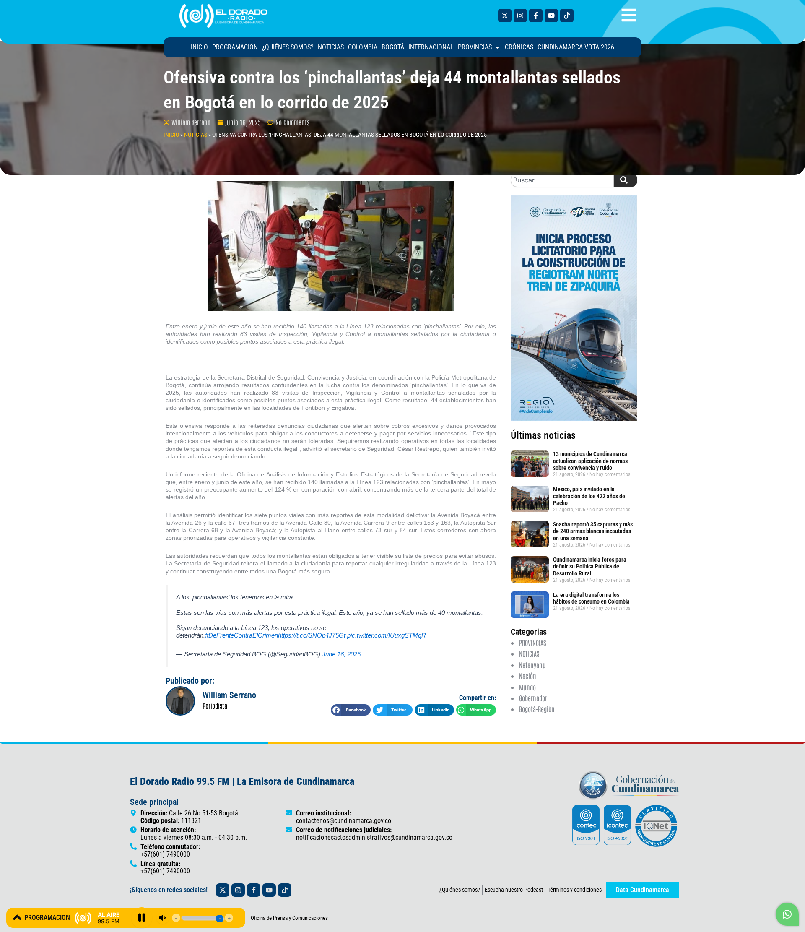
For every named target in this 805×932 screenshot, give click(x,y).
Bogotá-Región (537, 709)
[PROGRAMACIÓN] (17, 917)
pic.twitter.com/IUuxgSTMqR (386, 635)
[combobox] (562, 180)
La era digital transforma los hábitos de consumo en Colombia (591, 598)
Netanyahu (532, 665)
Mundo (527, 687)
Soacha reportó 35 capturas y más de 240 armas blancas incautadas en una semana (593, 531)
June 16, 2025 (341, 654)
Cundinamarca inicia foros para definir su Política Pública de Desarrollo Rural (589, 566)
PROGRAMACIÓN (47, 918)
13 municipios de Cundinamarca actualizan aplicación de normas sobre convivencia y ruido (590, 460)
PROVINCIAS (532, 642)
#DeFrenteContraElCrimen (241, 635)
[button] (351, 710)
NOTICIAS (195, 134)
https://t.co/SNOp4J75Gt (311, 635)
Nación (527, 676)
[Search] (625, 180)
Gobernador (533, 698)
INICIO (171, 134)
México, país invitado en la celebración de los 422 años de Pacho (589, 496)
